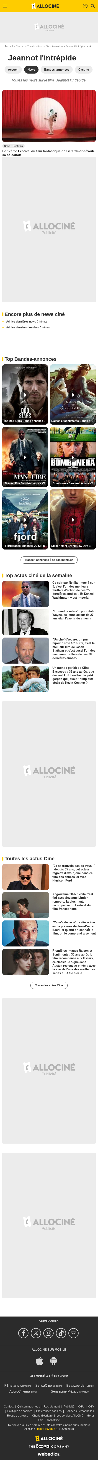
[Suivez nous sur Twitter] (36, 1333)
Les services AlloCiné (70, 1415)
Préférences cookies (49, 1411)
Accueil (9, 46)
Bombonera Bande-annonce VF (73, 483)
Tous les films (34, 46)
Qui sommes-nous (28, 1406)
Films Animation (54, 46)
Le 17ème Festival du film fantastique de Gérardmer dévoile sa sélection (48, 153)
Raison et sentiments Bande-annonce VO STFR (73, 421)
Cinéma (20, 46)
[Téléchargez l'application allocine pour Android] (56, 1360)
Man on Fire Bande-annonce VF (25, 483)
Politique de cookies (19, 1411)
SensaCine (43, 1385)
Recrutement (52, 1406)
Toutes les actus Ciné (49, 985)
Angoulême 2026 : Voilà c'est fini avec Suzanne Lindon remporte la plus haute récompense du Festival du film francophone (72, 901)
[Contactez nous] (74, 1333)
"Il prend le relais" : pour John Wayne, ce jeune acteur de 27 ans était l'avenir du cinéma (73, 614)
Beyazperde (75, 1385)
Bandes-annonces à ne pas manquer (49, 560)
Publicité (69, 1406)
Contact (8, 1406)
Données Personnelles (79, 1411)
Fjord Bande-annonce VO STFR (25, 545)
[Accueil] (45, 6)
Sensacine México (64, 1391)
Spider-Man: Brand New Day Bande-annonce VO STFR (73, 545)
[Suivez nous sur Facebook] (24, 1333)
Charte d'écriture (42, 1415)
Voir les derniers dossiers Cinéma (28, 327)
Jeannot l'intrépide (76, 46)
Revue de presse (17, 1415)
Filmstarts (11, 1385)
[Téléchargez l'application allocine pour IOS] (42, 1360)
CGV (91, 1406)
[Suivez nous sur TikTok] (61, 1333)
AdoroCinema (19, 1391)
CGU (81, 1406)
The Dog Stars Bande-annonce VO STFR (25, 421)
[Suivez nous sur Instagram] (49, 1333)
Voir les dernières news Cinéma (26, 321)
